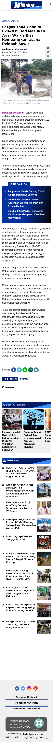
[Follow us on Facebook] (16, 688)
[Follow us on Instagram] (29, 688)
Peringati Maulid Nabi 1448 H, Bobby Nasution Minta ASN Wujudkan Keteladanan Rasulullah (11, 441)
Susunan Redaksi (26, 697)
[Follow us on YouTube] (35, 688)
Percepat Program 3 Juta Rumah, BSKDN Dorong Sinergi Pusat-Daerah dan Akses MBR (21, 524)
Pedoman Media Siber (26, 708)
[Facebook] (13, 369)
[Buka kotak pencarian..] (50, 4)
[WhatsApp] (30, 369)
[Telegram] (36, 369)
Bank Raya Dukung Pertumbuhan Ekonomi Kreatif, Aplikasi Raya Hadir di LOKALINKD (19, 575)
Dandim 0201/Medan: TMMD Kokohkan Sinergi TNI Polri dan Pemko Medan (25, 203)
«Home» (6, 21)
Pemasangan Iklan (26, 702)
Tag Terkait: (10, 379)
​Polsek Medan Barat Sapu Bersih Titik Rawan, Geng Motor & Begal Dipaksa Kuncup (21, 558)
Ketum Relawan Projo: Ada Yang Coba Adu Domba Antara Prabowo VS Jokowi (20, 507)
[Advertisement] (23, 657)
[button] (48, 56)
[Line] (24, 369)
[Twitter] (19, 369)
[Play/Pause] (48, 48)
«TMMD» (15, 21)
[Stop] (48, 52)
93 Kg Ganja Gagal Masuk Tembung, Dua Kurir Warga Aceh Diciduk (20, 624)
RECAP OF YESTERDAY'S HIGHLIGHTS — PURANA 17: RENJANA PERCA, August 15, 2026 (20, 472)
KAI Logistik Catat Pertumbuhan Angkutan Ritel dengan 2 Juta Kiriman (20, 592)
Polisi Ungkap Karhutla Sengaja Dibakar (19, 538)
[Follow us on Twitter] (23, 688)
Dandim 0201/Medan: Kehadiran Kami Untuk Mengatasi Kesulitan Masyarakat (26, 214)
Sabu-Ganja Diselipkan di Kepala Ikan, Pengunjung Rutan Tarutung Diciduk (20, 607)
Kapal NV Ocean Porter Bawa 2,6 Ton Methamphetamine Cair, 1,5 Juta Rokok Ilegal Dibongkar (20, 490)
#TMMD (24, 379)
